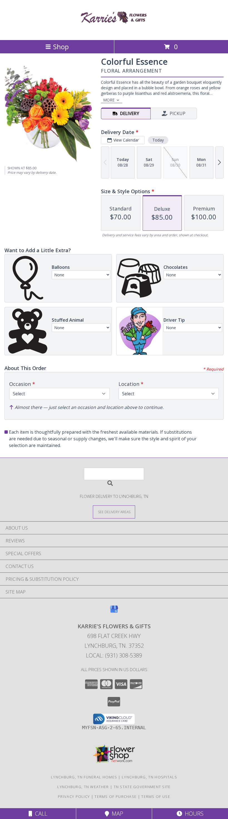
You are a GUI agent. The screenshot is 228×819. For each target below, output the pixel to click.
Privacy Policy (74, 796)
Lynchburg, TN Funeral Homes (84, 777)
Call (39, 813)
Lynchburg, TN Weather (83, 786)
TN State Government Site (142, 786)
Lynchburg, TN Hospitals (149, 777)
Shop (61, 46)
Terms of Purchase (116, 796)
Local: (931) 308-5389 (114, 655)
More (109, 100)
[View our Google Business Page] (114, 612)
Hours (193, 813)
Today (158, 140)
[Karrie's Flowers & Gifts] (114, 31)
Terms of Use (155, 796)
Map (116, 813)
